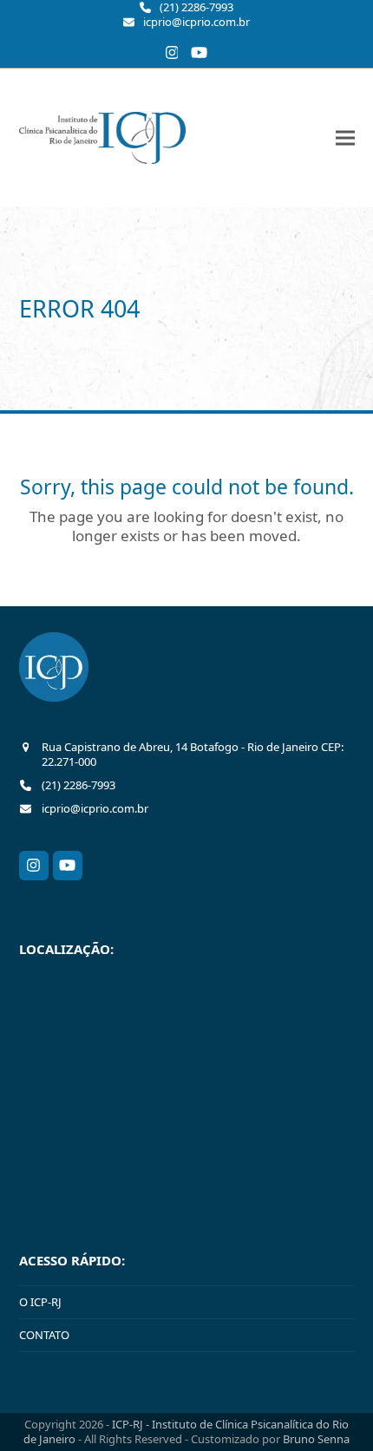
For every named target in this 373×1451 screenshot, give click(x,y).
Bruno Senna (316, 1439)
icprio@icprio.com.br (196, 22)
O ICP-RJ (40, 1302)
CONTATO (44, 1335)
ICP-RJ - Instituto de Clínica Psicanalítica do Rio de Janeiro (186, 1431)
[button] (345, 137)
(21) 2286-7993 (196, 7)
